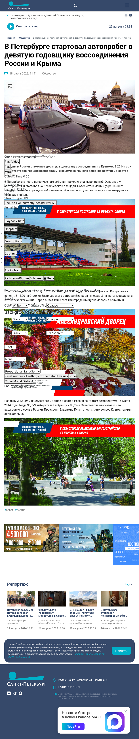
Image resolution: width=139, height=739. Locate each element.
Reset (36, 376)
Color (8, 305)
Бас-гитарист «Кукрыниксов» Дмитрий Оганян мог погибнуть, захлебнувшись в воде (47, 17)
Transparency (37, 305)
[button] (130, 15)
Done (72, 376)
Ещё (127, 584)
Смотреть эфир (27, 26)
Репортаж (17, 584)
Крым (8, 509)
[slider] (69, 191)
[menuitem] (69, 258)
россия (20, 509)
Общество (49, 73)
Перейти (73, 726)
